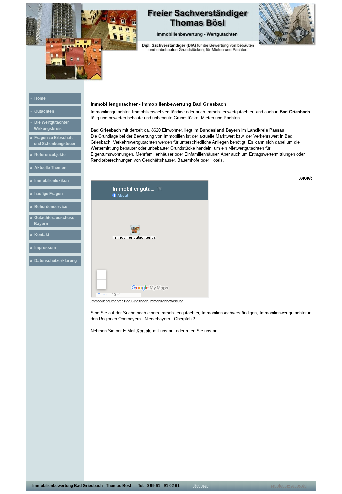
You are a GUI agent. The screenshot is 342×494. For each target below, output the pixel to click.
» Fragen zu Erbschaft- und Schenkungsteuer (52, 140)
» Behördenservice (48, 206)
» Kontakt (39, 234)
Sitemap (201, 485)
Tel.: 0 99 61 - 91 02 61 (159, 485)
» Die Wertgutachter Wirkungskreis (49, 125)
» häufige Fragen (46, 193)
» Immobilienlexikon (49, 180)
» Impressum (42, 247)
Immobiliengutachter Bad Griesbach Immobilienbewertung (137, 301)
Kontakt (144, 330)
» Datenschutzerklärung (53, 260)
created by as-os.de (289, 485)
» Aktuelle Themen (47, 167)
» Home (37, 98)
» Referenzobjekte (47, 154)
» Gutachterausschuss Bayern (51, 220)
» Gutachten (41, 111)
